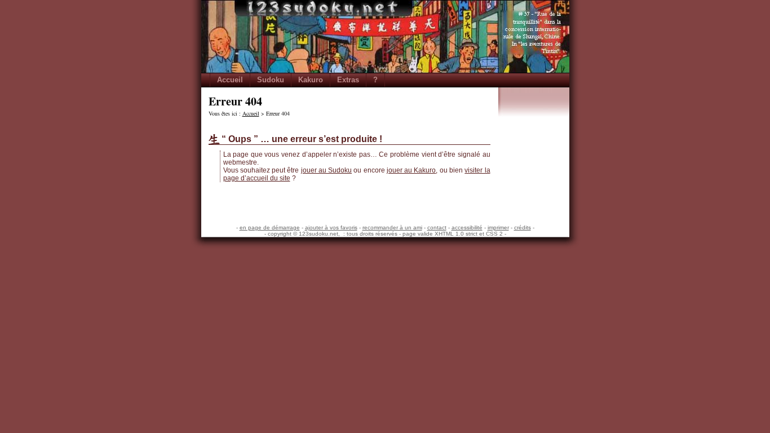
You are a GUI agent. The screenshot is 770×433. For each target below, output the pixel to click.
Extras (348, 80)
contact (436, 227)
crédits (522, 227)
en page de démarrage (270, 227)
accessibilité (467, 227)
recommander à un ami (392, 227)
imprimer (498, 227)
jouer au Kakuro (411, 170)
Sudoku (270, 80)
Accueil (230, 80)
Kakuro (310, 80)
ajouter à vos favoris (331, 227)
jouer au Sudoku (326, 170)
